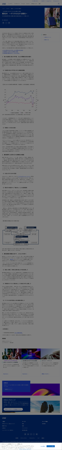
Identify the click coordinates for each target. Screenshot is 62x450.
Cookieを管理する (43, 446)
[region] (31, 446)
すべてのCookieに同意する (50, 446)
